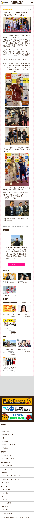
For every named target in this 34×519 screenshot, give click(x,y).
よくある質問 (7, 503)
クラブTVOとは (7, 489)
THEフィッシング (8, 469)
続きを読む (13, 316)
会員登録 (5, 493)
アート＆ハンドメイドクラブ (11, 476)
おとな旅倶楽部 (7, 466)
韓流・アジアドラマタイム (11, 479)
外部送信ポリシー (8, 513)
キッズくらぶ (7, 482)
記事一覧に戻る (17, 264)
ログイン (5, 496)
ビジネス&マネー (8, 434)
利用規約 (5, 506)
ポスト (7, 230)
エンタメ (5, 428)
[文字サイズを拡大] (2, 7)
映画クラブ (6, 472)
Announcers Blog (7, 9)
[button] (32, 3)
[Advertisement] (17, 386)
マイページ (6, 499)
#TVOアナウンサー (9, 226)
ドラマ (5, 438)
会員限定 (24, 302)
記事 (10, 302)
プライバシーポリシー (9, 510)
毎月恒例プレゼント (9, 458)
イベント (5, 441)
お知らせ (5, 448)
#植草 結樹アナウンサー (22, 226)
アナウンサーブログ (9, 444)
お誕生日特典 (7, 455)
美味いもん (6, 431)
